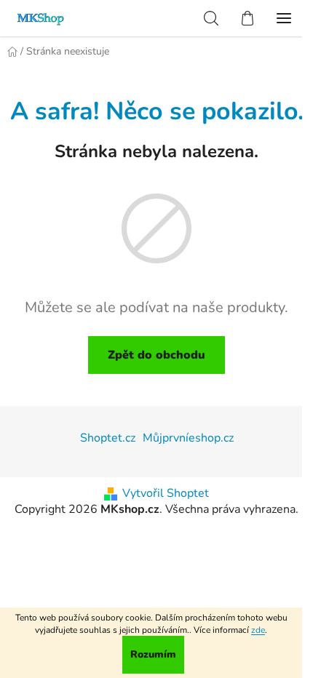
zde (258, 630)
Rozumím (153, 654)
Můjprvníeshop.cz (188, 438)
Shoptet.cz (107, 438)
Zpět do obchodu (156, 355)
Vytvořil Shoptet (165, 493)
